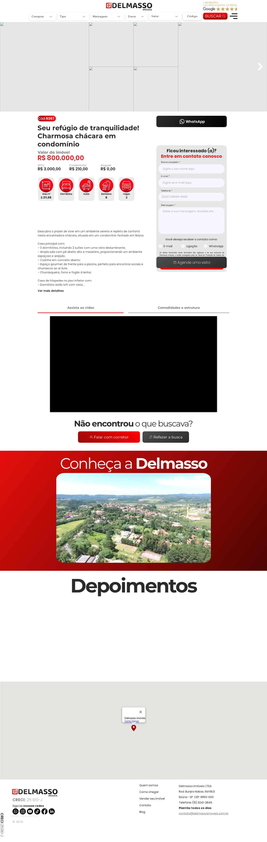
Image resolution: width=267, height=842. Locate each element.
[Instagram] (23, 811)
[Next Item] (260, 67)
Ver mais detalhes (51, 291)
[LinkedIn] (52, 811)
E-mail (164, 176)
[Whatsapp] (16, 811)
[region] (233, 16)
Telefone (165, 191)
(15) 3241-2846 (202, 802)
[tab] (81, 308)
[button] (233, 16)
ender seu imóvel (153, 799)
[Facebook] (44, 811)
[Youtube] (30, 811)
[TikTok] (37, 811)
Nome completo (169, 162)
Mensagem (167, 205)
